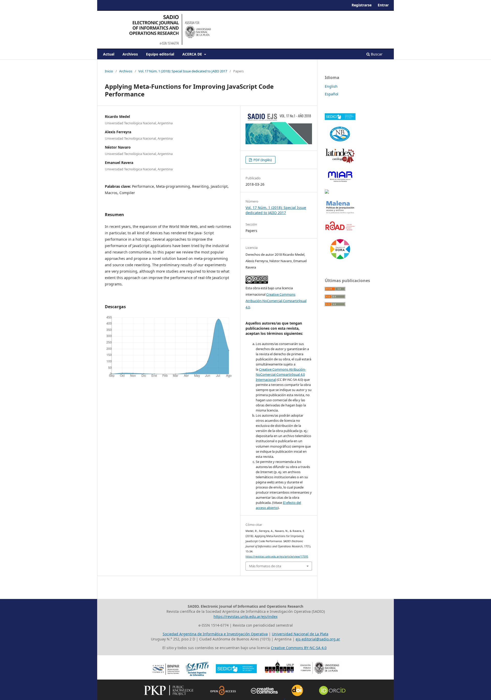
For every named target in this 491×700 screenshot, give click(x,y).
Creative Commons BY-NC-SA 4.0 (299, 647)
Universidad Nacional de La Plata (300, 633)
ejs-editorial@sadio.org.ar (318, 639)
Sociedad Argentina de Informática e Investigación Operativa (215, 633)
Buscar (376, 54)
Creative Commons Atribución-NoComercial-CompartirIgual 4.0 (276, 300)
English (331, 86)
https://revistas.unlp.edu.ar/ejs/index (245, 616)
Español (331, 94)
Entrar (383, 5)
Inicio (109, 71)
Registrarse (362, 5)
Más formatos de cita (265, 566)
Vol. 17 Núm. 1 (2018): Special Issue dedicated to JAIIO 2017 (182, 71)
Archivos (130, 54)
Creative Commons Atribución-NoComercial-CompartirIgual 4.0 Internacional (281, 374)
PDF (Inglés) (262, 160)
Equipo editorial (160, 54)
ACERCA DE (192, 54)
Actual (108, 54)
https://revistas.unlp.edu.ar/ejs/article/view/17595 (277, 556)
